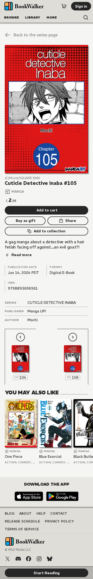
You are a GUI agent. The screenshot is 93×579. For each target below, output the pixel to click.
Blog (10, 513)
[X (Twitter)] (7, 559)
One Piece (13, 456)
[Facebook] (28, 559)
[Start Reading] (46, 109)
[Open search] (86, 17)
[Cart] (64, 6)
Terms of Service (22, 529)
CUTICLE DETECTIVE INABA (51, 302)
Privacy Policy (59, 521)
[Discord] (18, 559)
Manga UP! (36, 311)
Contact (58, 513)
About (25, 513)
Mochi (32, 320)
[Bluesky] (49, 559)
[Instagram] (39, 559)
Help (41, 513)
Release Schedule (22, 521)
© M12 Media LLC (18, 549)
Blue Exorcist (50, 456)
